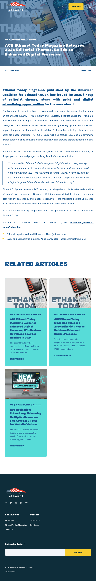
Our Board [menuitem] (34, 525)
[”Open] (89, 7)
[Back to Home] (16, 6)
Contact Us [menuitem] (35, 520)
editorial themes (23, 99)
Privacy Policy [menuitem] (10, 572)
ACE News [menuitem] (9, 520)
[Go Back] (48, 70)
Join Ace (76, 6)
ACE (6, 39)
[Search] (63, 6)
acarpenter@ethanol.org (73, 239)
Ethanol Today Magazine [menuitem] (16, 525)
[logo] (16, 492)
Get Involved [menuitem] (12, 515)
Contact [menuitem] (34, 515)
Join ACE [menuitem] (9, 529)
